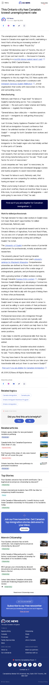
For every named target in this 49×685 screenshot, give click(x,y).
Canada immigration (10, 395)
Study (4, 495)
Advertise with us (31, 653)
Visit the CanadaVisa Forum (25, 660)
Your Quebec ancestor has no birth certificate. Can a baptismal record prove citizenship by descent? (21, 481)
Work (3, 643)
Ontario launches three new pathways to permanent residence (17, 464)
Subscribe (44, 3)
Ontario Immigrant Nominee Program (15, 400)
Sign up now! (24, 611)
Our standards (6, 653)
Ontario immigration (10, 404)
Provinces (5, 437)
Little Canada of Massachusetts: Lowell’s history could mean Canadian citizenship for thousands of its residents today (23, 502)
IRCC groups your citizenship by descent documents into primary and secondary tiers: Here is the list (18, 569)
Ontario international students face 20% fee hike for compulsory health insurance (21, 491)
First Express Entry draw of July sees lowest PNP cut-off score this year (18, 454)
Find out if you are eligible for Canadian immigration (24, 204)
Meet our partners (31, 650)
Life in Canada (30, 640)
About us (4, 650)
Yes (19, 421)
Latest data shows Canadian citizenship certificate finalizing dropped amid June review (16, 582)
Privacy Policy (43, 682)
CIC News (10, 18)
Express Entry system (25, 279)
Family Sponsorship (8, 640)
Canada (4, 634)
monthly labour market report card (28, 59)
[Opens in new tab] (10, 665)
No (30, 421)
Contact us (24, 669)
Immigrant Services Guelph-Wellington (16, 84)
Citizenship (5, 485)
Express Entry (6, 447)
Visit (26, 637)
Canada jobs (25, 395)
